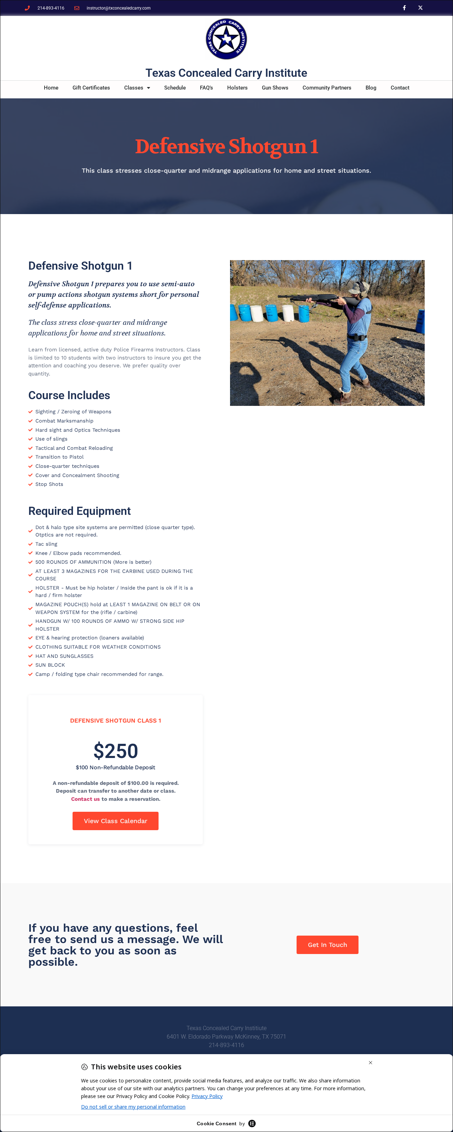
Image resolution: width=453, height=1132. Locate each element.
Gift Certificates (91, 88)
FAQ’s (206, 88)
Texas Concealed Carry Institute (226, 73)
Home (51, 88)
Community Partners (327, 88)
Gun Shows (275, 88)
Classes (133, 88)
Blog (371, 88)
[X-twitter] (420, 8)
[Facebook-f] (404, 8)
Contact (400, 88)
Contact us (85, 799)
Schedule (175, 88)
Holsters (237, 88)
